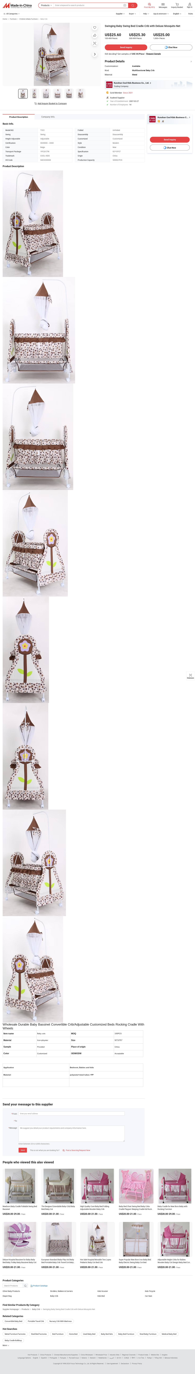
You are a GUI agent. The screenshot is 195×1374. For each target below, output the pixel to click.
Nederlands (102, 1358)
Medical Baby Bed (169, 1334)
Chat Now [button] (172, 47)
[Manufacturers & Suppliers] (17, 5)
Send (23, 1150)
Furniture (13, 19)
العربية (111, 1358)
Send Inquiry (126, 47)
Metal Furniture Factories (15, 1334)
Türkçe (149, 1358)
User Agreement (112, 1363)
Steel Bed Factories (39, 1334)
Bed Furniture (57, 1334)
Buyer (131, 13)
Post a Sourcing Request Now (76, 1150)
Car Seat (148, 1296)
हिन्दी (133, 1358)
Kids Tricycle (150, 1291)
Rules (190, 13)
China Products (45, 1355)
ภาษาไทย (140, 1358)
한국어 (119, 1358)
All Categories (12, 13)
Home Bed (73, 1334)
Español (44, 1358)
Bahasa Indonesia (171, 1358)
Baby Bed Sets (107, 1334)
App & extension (160, 13)
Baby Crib (43, 19)
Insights (164, 1355)
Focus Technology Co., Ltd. (80, 1363)
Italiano (84, 1358)
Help (145, 13)
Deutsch (93, 1358)
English (35, 1358)
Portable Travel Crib (36, 1321)
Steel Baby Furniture (148, 1334)
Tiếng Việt (158, 1358)
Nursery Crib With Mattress (60, 1321)
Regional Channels (129, 1355)
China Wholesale (87, 1355)
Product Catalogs (40, 1285)
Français (63, 1358)
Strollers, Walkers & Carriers (61, 1291)
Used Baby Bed (89, 1334)
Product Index (143, 1355)
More (5, 1345)
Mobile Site (155, 1355)
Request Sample (153, 54)
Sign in (189, 7)
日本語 (126, 1358)
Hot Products (32, 1355)
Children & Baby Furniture (28, 19)
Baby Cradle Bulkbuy (13, 1340)
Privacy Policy (137, 1363)
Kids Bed (101, 1296)
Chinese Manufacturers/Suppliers (66, 1355)
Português (53, 1358)
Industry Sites (114, 1355)
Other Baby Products (11, 1291)
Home (5, 19)
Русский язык (74, 1358)
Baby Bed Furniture (126, 1334)
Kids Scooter (103, 1291)
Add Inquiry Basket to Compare (52, 103)
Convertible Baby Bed (13, 1321)
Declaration (125, 1363)
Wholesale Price (101, 1355)
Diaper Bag (7, 1296)
